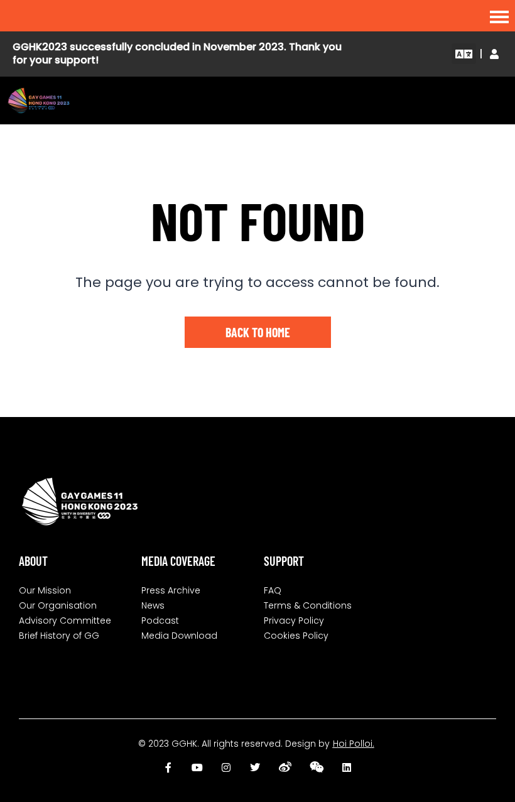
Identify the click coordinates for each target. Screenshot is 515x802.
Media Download (179, 635)
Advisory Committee (65, 620)
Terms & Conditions (308, 605)
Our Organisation (58, 605)
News (153, 605)
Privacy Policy (294, 620)
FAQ (272, 590)
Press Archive (170, 590)
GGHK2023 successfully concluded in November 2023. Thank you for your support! (177, 53)
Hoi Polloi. (353, 743)
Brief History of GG (59, 635)
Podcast (160, 620)
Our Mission (45, 590)
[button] (464, 53)
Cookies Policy (296, 635)
